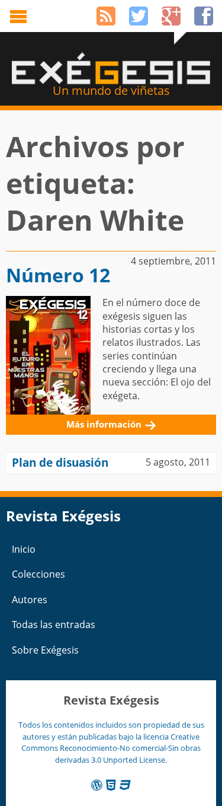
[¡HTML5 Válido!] (111, 785)
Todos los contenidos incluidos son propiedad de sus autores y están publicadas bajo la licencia (111, 730)
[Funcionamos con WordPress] (96, 785)
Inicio (24, 549)
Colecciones (38, 574)
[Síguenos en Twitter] (138, 16)
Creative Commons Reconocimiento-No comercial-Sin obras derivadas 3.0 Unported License (111, 748)
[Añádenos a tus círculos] (171, 16)
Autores (29, 599)
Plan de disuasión (60, 462)
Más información (103, 424)
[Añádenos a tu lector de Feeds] (105, 16)
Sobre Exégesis (45, 650)
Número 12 (58, 275)
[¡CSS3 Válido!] (125, 785)
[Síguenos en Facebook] (203, 16)
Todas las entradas (53, 624)
